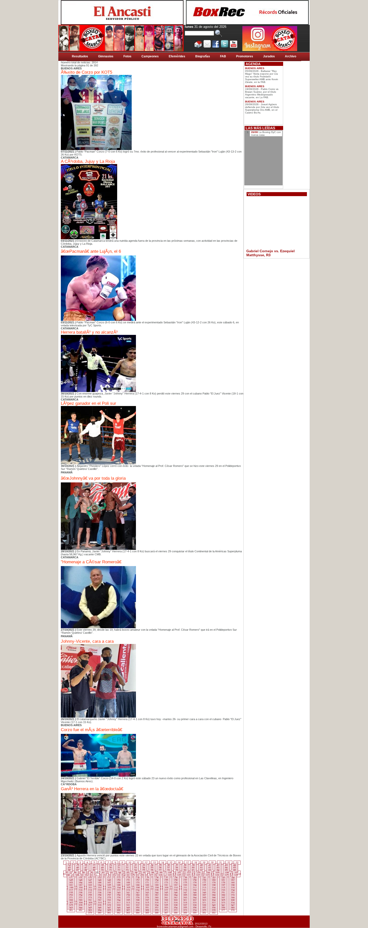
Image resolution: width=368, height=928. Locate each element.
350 (137, 907)
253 (71, 895)
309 (90, 902)
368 (137, 910)
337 (185, 905)
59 (185, 867)
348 (118, 907)
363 (90, 910)
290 (80, 900)
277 (128, 897)
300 (175, 900)
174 (175, 882)
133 (128, 877)
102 (189, 872)
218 (80, 890)
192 (175, 885)
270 (233, 895)
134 (137, 877)
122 (198, 875)
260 (137, 895)
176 (195, 882)
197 (223, 885)
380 (99, 912)
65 (234, 867)
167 (109, 882)
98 (152, 872)
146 (80, 880)
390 (195, 912)
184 (99, 885)
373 (185, 910)
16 (179, 862)
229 (185, 890)
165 (90, 882)
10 (130, 862)
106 (227, 872)
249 (204, 892)
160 (214, 880)
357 (204, 907)
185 (109, 885)
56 (160, 867)
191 (166, 885)
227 (166, 890)
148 (99, 880)
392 (214, 912)
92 (103, 872)
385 (147, 912)
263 (166, 895)
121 (189, 875)
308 (81, 902)
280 (156, 897)
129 (90, 877)
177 (204, 882)
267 (204, 895)
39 (193, 865)
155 (166, 880)
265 (185, 895)
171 (147, 882)
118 (160, 875)
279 (147, 897)
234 (233, 890)
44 (234, 865)
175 (185, 882)
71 (110, 870)
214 (214, 887)
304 (214, 900)
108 (68, 875)
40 (201, 865)
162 (233, 880)
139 (185, 877)
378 (233, 910)
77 (160, 870)
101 (179, 872)
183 (90, 885)
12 (146, 862)
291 (90, 900)
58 (176, 867)
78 (168, 870)
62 (210, 867)
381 (109, 912)
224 (137, 890)
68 (86, 870)
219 (90, 890)
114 (123, 875)
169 (128, 882)
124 (217, 875)
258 (118, 895)
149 (109, 880)
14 (162, 862)
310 (100, 902)
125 (227, 875)
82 (201, 870)
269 (223, 895)
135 (147, 877)
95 (128, 872)
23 (237, 862)
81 (193, 870)
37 (176, 865)
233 (223, 890)
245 (166, 892)
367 (128, 910)
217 (71, 890)
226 (156, 890)
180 (233, 882)
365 (109, 910)
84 (218, 870)
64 (226, 867)
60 (193, 867)
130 (99, 877)
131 (109, 877)
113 (114, 875)
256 (99, 895)
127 (71, 877)
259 (128, 895)
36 (168, 865)
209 (166, 887)
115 (132, 875)
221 (109, 890)
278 (137, 897)
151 (128, 880)
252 (233, 892)
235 (71, 892)
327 (90, 905)
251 (223, 892)
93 (111, 872)
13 (154, 862)
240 (118, 892)
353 (166, 907)
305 (223, 900)
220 (99, 890)
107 (236, 872)
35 (160, 865)
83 (210, 870)
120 (179, 875)
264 (175, 895)
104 (208, 872)
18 (196, 862)
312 (118, 902)
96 (136, 872)
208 (157, 887)
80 (185, 870)
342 (233, 905)
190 (156, 885)
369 (147, 910)
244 (156, 892)
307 (71, 902)
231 (204, 890)
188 (137, 885)
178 (214, 882)
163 (71, 882)
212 (195, 887)
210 (176, 887)
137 (166, 877)
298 (156, 900)
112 (105, 875)
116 (142, 875)
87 (67, 872)
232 (214, 890)
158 (195, 880)
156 (175, 880)
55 (152, 867)
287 (223, 897)
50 (110, 867)
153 (147, 880)
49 (102, 867)
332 (137, 905)
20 (212, 862)
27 (94, 865)
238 (99, 892)
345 (90, 907)
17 (187, 862)
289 (71, 900)
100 (170, 872)
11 (138, 862)
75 (143, 870)
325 (71, 905)
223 (128, 890)
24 (69, 865)
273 (90, 897)
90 (91, 872)
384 (137, 912)
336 (175, 905)
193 (185, 885)
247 (185, 892)
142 (214, 877)
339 (204, 905)
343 (71, 907)
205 (128, 887)
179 (223, 882)
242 (137, 892)
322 (214, 902)
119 (169, 875)
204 (119, 887)
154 (156, 880)
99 (161, 872)
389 (185, 912)
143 (223, 877)
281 (166, 897)
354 (175, 907)
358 (214, 907)
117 (151, 875)
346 (99, 907)
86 (234, 870)
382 (118, 912)
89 (83, 872)
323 (223, 902)
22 (229, 862)
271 (71, 897)
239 (109, 892)
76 (152, 870)
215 (223, 887)
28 (102, 865)
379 (90, 912)
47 (86, 867)
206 (138, 887)
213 (204, 887)
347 (109, 907)
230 (195, 890)
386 (156, 912)
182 (80, 885)
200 (81, 887)
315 (147, 902)
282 (175, 897)
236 (80, 892)
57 (168, 867)
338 (195, 905)
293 (109, 900)
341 (223, 905)
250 (214, 892)
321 (204, 902)
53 (135, 867)
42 (218, 865)
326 (80, 905)
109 (77, 875)
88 (75, 872)
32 (135, 865)
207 (147, 887)
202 (100, 887)
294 (118, 900)
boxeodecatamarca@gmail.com (175, 926)
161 (223, 880)
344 (80, 907)
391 (204, 912)
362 (80, 910)
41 (210, 865)
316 (156, 902)
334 (156, 905)
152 (137, 880)
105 (217, 872)
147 (90, 880)
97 (144, 872)
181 (71, 885)
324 (233, 902)
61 (201, 867)
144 (233, 877)
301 (185, 900)
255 (90, 895)
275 (109, 897)
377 (223, 910)
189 (147, 885)
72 (119, 870)
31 (127, 865)
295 (128, 900)
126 (236, 875)
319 (185, 902)
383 (128, 912)
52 (127, 867)
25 (77, 865)
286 (214, 897)
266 (195, 895)
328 (99, 905)
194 (195, 885)
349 (128, 907)
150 (118, 880)
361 (71, 910)
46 (77, 867)
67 (77, 870)
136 (156, 877)
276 (118, 897)
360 (233, 907)
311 (109, 902)
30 (119, 865)
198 (233, 885)
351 (147, 907)
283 (185, 897)
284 (195, 897)
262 (156, 895)
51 (119, 867)
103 (198, 872)
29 (110, 865)
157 (185, 880)
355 (185, 907)
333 (147, 905)
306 (233, 900)
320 (195, 902)
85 (226, 870)
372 (175, 910)
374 (195, 910)
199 (71, 887)
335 (166, 905)
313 (128, 902)
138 (175, 877)
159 (204, 880)
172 (156, 882)
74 (135, 870)
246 (175, 892)
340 (214, 905)
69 (94, 870)
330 (118, 905)
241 (128, 892)
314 (137, 902)
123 (208, 875)
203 (109, 887)
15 (171, 862)
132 (118, 877)
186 (118, 885)
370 (156, 910)
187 (128, 885)
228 (175, 890)
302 (195, 900)
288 (233, 897)
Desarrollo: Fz (203, 926)
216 (233, 887)
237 (90, 892)
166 (99, 882)
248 (195, 892)
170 (137, 882)
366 (118, 910)
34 (152, 865)
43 (226, 865)
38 (185, 865)
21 (220, 862)
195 (204, 885)
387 (166, 912)
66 (69, 870)
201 (90, 887)
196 (214, 885)
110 (86, 875)
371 (166, 910)
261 (147, 895)
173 (166, 882)
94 (119, 872)
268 (214, 895)
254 (80, 895)
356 (195, 907)
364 (99, 910)
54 (143, 867)
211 (185, 887)
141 (204, 877)
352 (156, 907)
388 (175, 912)
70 (102, 870)
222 (118, 890)
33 (143, 865)
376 (214, 910)
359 (223, 907)
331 (128, 905)
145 (71, 880)
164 (80, 882)
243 (147, 892)
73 (127, 870)
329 (109, 905)
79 (176, 870)
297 (147, 900)
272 (80, 897)
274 (99, 897)
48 (94, 867)
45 (69, 867)
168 (118, 882)
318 (175, 902)
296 (137, 900)
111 (95, 875)
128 (80, 877)
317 (166, 902)
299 (166, 900)
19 (204, 862)
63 (218, 867)
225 (147, 890)
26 (86, 865)
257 (109, 895)
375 (204, 910)
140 (195, 877)
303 (204, 900)
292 (99, 900)
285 (204, 897)
